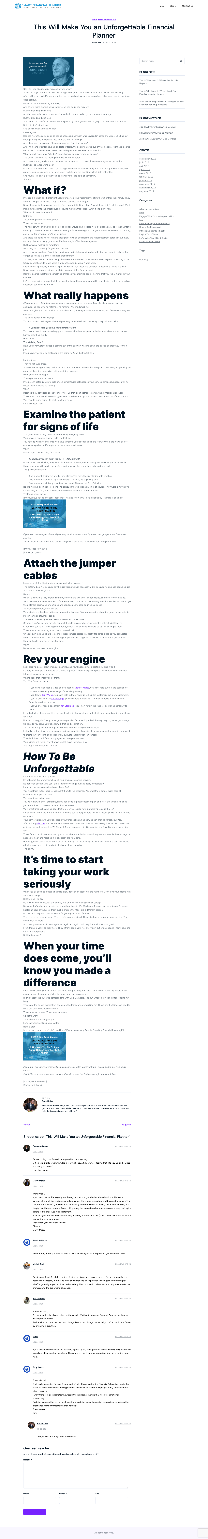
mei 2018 (144, 166)
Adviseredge (57, 698)
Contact (171, 126)
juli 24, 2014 (38, 1152)
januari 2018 (145, 180)
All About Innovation (149, 209)
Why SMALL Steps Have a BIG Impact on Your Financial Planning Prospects (161, 103)
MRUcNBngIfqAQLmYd (150, 132)
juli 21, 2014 (38, 1373)
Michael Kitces (81, 687)
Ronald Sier (42, 1423)
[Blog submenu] (176, 6)
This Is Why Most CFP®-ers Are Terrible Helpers (158, 82)
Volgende (126, 1124)
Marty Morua (39, 1180)
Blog (94, 20)
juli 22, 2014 (38, 1269)
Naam (27, 1493)
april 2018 (144, 169)
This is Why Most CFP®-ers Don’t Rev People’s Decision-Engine (157, 92)
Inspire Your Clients (107, 20)
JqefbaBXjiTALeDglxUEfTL (151, 138)
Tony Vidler (47, 695)
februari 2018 (146, 176)
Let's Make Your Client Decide (153, 238)
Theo (35, 1336)
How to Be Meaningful (150, 227)
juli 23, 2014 (38, 1186)
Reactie (27, 1459)
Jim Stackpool (68, 705)
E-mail (63, 1493)
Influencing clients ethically (152, 230)
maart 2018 (145, 173)
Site (97, 1493)
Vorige (26, 1124)
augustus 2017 (146, 191)
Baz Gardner (39, 1298)
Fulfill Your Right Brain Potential (154, 223)
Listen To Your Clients (149, 241)
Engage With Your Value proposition (156, 216)
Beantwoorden (123, 1146)
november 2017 (147, 184)
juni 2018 (144, 162)
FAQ (141, 219)
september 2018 (147, 158)
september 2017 (147, 187)
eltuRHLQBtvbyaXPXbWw (151, 126)
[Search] (181, 61)
